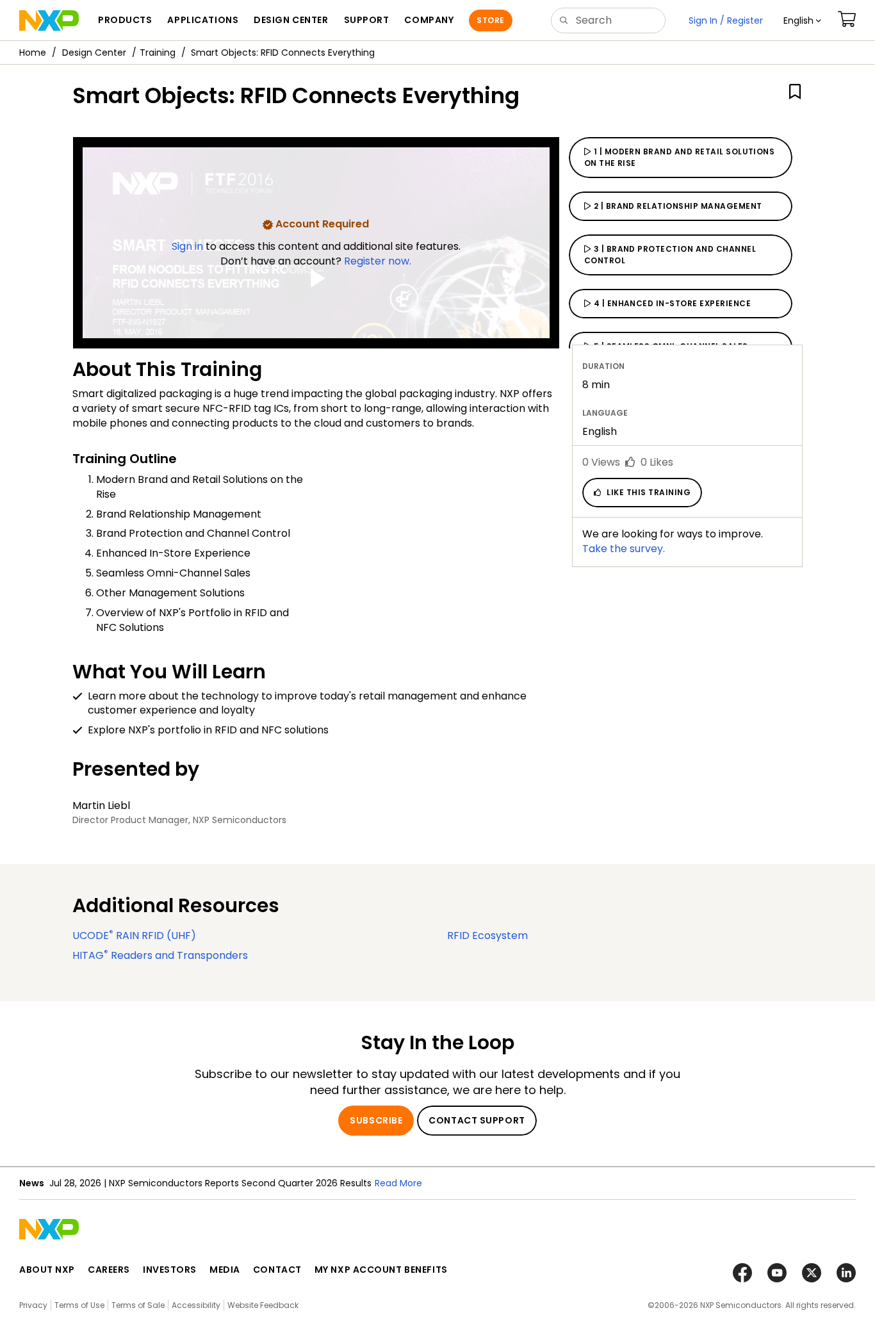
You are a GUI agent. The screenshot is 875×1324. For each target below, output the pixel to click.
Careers (109, 1269)
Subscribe (376, 1120)
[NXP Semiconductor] (49, 20)
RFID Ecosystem (487, 935)
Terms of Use (79, 1305)
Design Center (94, 52)
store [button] (490, 20)
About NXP (47, 1269)
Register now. (377, 261)
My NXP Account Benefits (381, 1269)
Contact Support (477, 1120)
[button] (802, 20)
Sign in (189, 246)
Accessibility (196, 1305)
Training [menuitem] (158, 52)
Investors (170, 1269)
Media (224, 1269)
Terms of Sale (138, 1305)
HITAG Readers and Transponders (160, 955)
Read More (398, 1183)
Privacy (33, 1305)
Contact (277, 1269)
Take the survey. (623, 548)
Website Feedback (262, 1305)
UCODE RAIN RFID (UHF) (134, 935)
